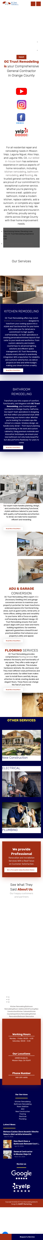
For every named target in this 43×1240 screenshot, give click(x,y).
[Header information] (33, 4)
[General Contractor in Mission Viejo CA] (7, 1154)
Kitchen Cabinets (23, 1011)
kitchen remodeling (15, 171)
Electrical (22, 1116)
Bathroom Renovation (26, 1016)
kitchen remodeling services (16, 321)
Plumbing (22, 1119)
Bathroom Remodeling (23, 1104)
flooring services (26, 657)
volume (6, 241)
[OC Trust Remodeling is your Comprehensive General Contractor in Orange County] (10, 3)
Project (5, 39)
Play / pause (8, 229)
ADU (37, 597)
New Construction (23, 1111)
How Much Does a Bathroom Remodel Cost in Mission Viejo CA (26, 1143)
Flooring (32, 1009)
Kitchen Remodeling (17, 1006)
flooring (29, 175)
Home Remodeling (23, 1014)
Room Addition (19, 1009)
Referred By (6, 47)
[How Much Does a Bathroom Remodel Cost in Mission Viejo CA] (7, 1144)
